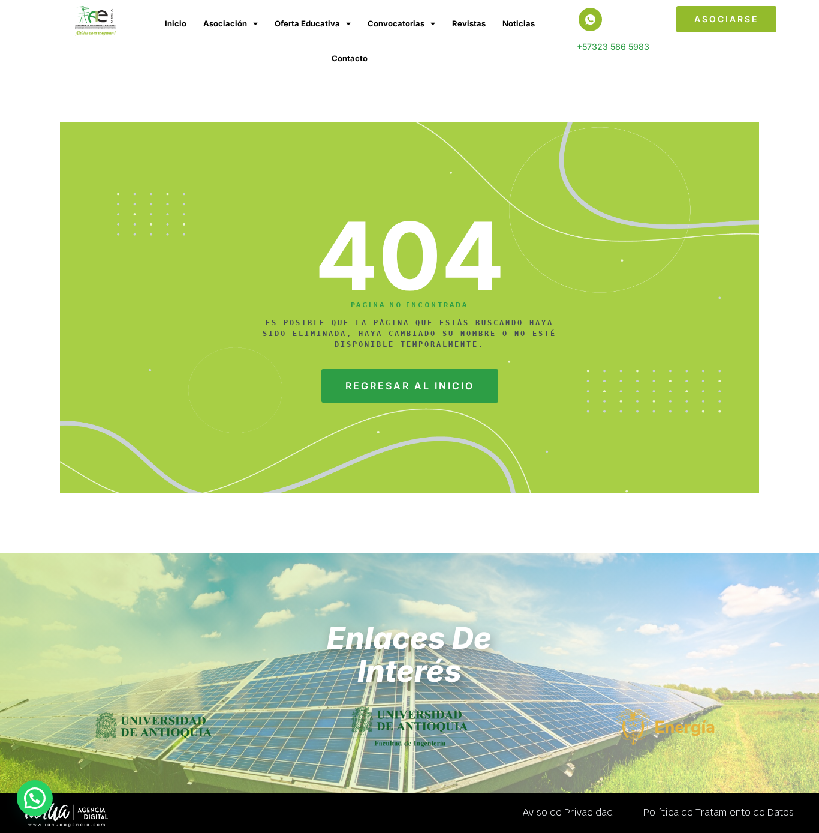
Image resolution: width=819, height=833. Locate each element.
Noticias (518, 23)
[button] (35, 798)
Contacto (350, 58)
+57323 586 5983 (613, 46)
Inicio (175, 23)
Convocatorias (396, 23)
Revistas (469, 23)
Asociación (225, 23)
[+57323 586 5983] (590, 19)
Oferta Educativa (307, 23)
